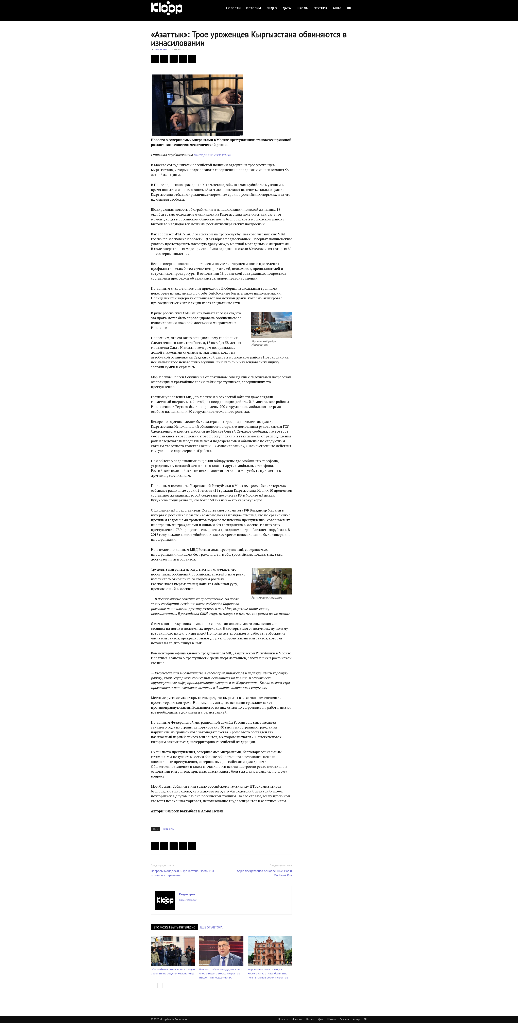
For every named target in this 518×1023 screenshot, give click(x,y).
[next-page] (159, 985)
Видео (271, 8)
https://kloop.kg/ (187, 900)
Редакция (161, 49)
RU (349, 8)
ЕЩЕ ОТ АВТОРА (211, 927)
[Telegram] (183, 59)
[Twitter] (164, 59)
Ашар (337, 8)
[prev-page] (153, 985)
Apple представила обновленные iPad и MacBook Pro (264, 873)
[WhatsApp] (192, 59)
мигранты (168, 828)
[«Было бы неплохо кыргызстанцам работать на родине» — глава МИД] (173, 951)
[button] (362, 8)
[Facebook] (155, 59)
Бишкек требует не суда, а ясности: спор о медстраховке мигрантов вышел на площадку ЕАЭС (221, 973)
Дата (286, 8)
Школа (302, 8)
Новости (233, 8)
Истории (253, 8)
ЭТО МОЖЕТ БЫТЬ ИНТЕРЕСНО (174, 927)
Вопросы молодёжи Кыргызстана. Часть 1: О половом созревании (182, 873)
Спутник (320, 8)
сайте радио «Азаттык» (212, 154)
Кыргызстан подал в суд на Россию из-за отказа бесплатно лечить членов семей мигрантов (268, 973)
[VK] (174, 59)
